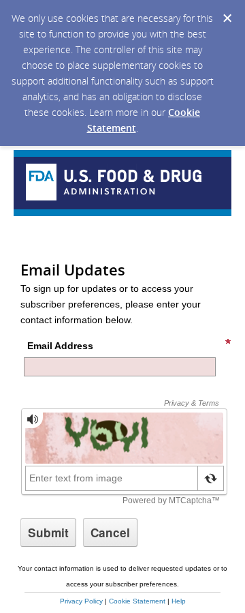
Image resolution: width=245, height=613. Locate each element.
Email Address (60, 345)
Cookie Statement (137, 601)
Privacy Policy (81, 601)
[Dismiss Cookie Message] (227, 18)
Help (179, 601)
